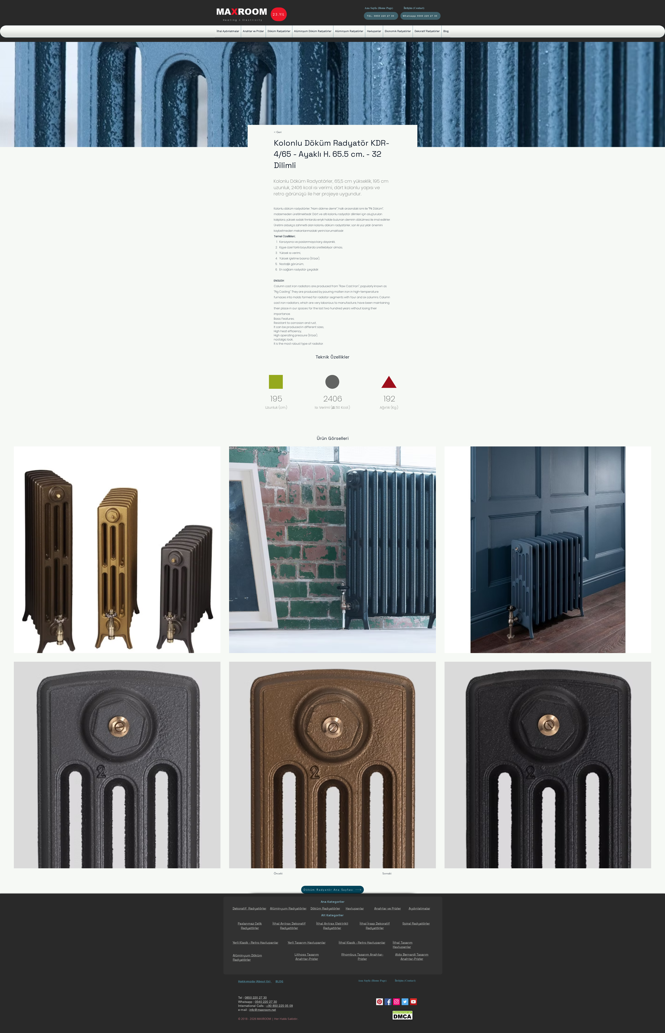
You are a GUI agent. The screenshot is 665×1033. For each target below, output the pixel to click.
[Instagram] (396, 1001)
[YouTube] (413, 1001)
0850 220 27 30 (256, 997)
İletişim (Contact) (414, 8)
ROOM (252, 12)
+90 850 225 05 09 (279, 1006)
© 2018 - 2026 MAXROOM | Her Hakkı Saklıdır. (268, 1019)
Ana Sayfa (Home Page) (378, 8)
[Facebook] (388, 1001)
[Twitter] (405, 1001)
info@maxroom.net (262, 1010)
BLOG (279, 981)
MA (223, 12)
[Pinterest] (379, 1001)
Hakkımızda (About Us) (255, 981)
